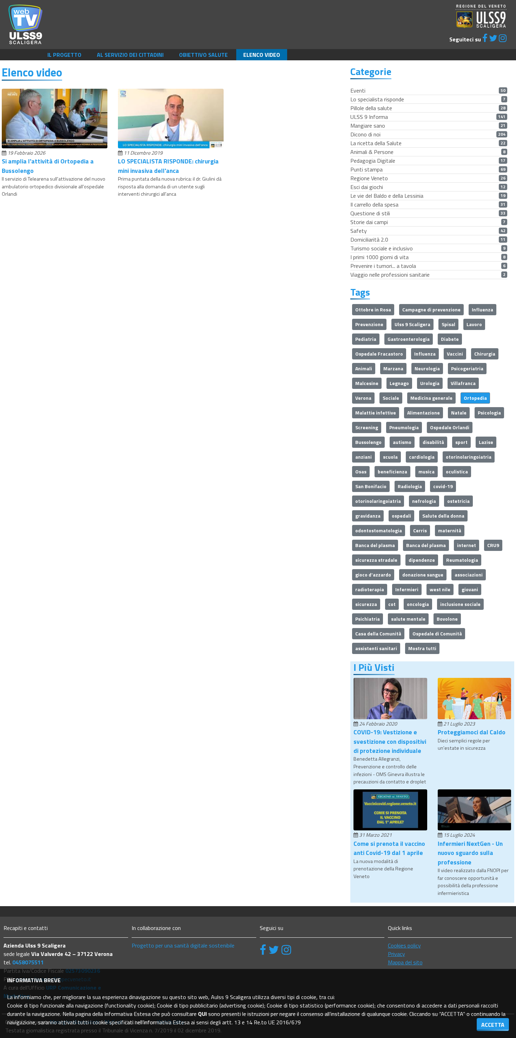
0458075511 (28, 962)
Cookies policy (404, 945)
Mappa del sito (405, 962)
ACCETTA (492, 1024)
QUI (202, 1014)
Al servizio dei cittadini (130, 54)
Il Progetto (64, 54)
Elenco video (261, 54)
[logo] (25, 24)
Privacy (396, 954)
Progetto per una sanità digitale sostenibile (183, 945)
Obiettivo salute (203, 54)
